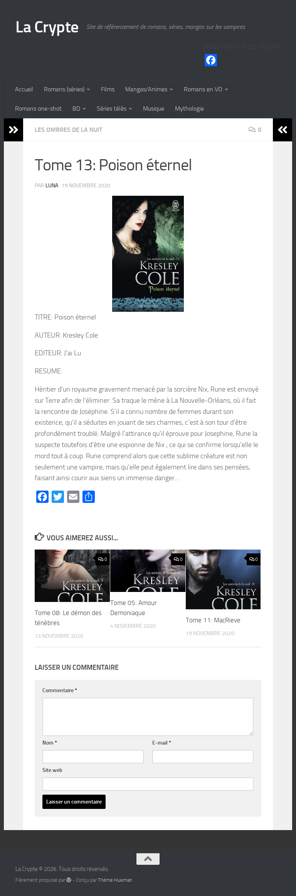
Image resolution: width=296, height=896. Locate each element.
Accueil (24, 89)
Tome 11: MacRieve (213, 620)
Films (107, 89)
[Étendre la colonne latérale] (13, 129)
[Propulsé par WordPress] (68, 880)
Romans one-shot (38, 108)
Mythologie (189, 108)
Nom (49, 743)
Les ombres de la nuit (68, 129)
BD (76, 108)
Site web (52, 770)
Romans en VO (203, 89)
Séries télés (111, 108)
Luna (51, 185)
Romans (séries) (64, 89)
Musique (153, 108)
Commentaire (59, 690)
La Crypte (47, 27)
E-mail (161, 743)
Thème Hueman (115, 880)
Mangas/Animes (146, 89)
